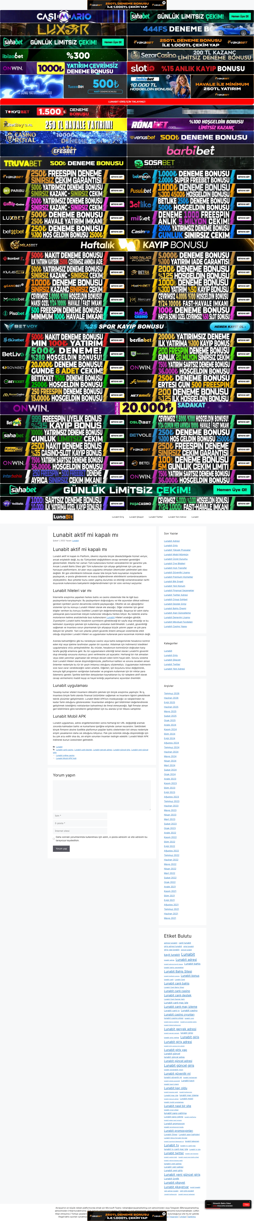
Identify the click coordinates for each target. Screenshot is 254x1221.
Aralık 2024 (170, 725)
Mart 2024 (169, 765)
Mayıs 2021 (170, 918)
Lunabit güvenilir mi (177, 1073)
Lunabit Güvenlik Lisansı (177, 572)
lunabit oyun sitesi (171, 1110)
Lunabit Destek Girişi (175, 604)
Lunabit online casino (65, 755)
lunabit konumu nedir (171, 1092)
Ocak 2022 (170, 882)
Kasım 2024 (170, 729)
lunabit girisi (187, 1033)
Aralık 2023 (170, 779)
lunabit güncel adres (174, 1057)
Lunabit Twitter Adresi (176, 595)
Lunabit (195, 517)
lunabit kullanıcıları (185, 1092)
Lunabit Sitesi (170, 1134)
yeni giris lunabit (187, 1191)
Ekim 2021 (169, 895)
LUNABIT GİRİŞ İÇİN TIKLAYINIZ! (127, 101)
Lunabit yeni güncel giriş (182, 1174)
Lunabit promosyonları (178, 1130)
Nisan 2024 (170, 761)
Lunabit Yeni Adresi (177, 517)
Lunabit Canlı (180, 980)
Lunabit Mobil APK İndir (66, 758)
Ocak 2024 (170, 774)
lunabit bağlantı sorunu (172, 976)
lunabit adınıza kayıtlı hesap (173, 964)
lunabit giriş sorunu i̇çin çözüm (174, 1046)
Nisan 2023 (170, 814)
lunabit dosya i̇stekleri (171, 1022)
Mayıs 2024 (170, 756)
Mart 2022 (169, 873)
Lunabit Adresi (172, 541)
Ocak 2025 (170, 720)
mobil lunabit (195, 1187)
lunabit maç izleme (189, 1095)
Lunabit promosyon (174, 1123)
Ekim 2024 (169, 734)
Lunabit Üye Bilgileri (174, 563)
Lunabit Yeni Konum (174, 586)
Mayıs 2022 (170, 864)
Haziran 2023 (171, 805)
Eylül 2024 (169, 738)
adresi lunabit (170, 943)
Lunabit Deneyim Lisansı (177, 617)
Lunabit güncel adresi (178, 1061)
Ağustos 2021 (171, 904)
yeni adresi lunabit (171, 1191)
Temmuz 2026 (171, 693)
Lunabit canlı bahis (176, 983)
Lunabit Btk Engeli (173, 581)
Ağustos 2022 (171, 850)
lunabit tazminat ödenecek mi (174, 1141)
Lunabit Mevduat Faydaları (178, 622)
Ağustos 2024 (171, 743)
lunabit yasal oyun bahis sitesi (188, 1157)
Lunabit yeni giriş (173, 1170)
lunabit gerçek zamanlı (171, 1033)
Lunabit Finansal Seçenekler (179, 590)
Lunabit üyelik (171, 1178)
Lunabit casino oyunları (179, 1014)
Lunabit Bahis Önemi (175, 608)
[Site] (63, 176)
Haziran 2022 (171, 859)
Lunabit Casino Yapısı (175, 626)
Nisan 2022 (170, 868)
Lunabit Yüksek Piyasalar (177, 550)
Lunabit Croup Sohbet (175, 599)
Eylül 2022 (169, 846)
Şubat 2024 (170, 770)
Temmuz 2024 (171, 747)
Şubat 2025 (170, 716)
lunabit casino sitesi (173, 1018)
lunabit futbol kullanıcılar (172, 1025)
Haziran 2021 (171, 913)
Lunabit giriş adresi (178, 1042)
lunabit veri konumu (191, 1154)
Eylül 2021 (169, 900)
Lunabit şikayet (174, 1182)
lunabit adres (169, 960)
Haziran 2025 (171, 707)
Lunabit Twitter (156, 517)
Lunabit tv (171, 1145)
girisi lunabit (188, 946)
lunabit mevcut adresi (171, 1099)
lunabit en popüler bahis (188, 1022)
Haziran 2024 (171, 752)
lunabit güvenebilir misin (173, 1070)
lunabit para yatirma (175, 1113)
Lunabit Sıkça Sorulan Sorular (175, 1138)
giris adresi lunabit (173, 946)
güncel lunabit (186, 950)
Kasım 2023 (170, 783)
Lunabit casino (189, 1010)
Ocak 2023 (170, 828)
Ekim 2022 (169, 841)
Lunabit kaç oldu (175, 1088)
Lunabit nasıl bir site (177, 1106)
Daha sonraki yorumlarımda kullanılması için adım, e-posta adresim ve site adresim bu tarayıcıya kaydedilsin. (101, 839)
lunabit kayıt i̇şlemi (171, 1084)
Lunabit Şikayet (136, 517)
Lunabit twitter (174, 1153)
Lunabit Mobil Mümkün (176, 554)
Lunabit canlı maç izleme (180, 1006)
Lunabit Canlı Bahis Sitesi (174, 987)
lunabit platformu (190, 1117)
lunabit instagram (190, 1078)
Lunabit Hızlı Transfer (175, 568)
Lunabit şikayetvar (176, 1187)
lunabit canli (168, 980)
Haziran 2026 (171, 698)
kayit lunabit (172, 954)
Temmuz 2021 (171, 909)
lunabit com (189, 1018)
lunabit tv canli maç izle (176, 1149)
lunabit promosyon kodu (173, 1127)
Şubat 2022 (170, 877)
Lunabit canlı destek (83, 750)
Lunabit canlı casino (64, 750)
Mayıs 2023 (170, 810)
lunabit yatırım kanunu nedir (173, 1160)
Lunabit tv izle (194, 1149)
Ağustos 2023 (171, 796)
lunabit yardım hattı (170, 1157)
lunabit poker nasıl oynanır (173, 1120)
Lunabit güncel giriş (121, 750)
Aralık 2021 (170, 886)
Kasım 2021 (170, 891)
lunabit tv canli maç (188, 1146)
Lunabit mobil (186, 1098)
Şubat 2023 (170, 823)
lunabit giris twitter (171, 1038)
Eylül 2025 (169, 702)
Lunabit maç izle (171, 1095)
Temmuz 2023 (171, 801)
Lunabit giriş (189, 1037)
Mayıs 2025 (170, 711)
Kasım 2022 (170, 837)
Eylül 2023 (169, 792)
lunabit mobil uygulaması (174, 1102)
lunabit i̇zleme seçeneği (172, 1081)
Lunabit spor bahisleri (189, 1134)
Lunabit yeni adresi (173, 1167)
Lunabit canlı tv (172, 1010)
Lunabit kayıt (187, 1080)
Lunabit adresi (186, 960)
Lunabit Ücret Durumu (176, 559)
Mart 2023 (169, 819)
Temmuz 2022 (171, 855)
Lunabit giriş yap (175, 1050)
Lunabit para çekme (173, 1117)
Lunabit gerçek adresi (102, 750)
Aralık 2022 (170, 832)
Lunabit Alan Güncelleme (177, 613)
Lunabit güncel (172, 1053)
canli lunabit (185, 943)
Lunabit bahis (192, 963)
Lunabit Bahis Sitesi (178, 971)
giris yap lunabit (172, 949)
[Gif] (127, 245)
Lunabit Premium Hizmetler (178, 577)
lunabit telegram (192, 1141)
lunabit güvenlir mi (173, 1077)
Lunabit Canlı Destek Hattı (174, 999)
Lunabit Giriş (118, 517)
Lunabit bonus (190, 975)
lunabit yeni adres (173, 1163)
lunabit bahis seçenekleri (174, 968)
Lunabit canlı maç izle (176, 1002)
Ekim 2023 (169, 788)
